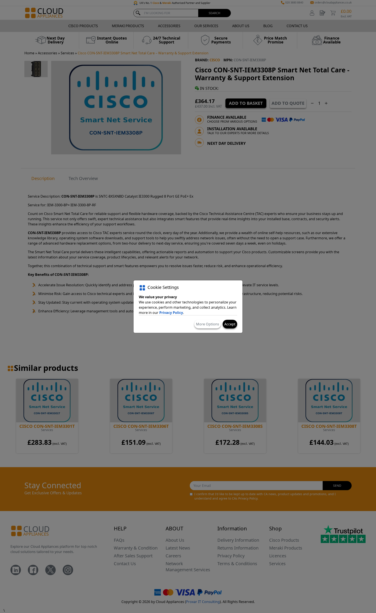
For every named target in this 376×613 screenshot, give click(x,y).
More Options (207, 324)
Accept (229, 324)
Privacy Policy (171, 312)
